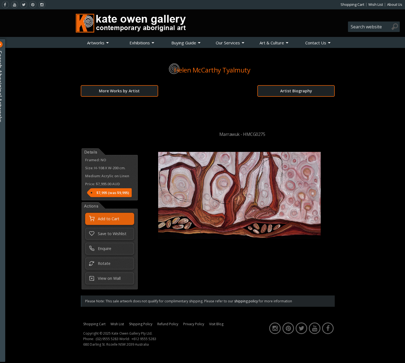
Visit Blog (216, 324)
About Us (394, 4)
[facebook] (5, 4)
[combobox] (374, 26)
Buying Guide (183, 42)
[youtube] (14, 4)
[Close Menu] (5, 44)
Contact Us (315, 42)
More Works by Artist (119, 90)
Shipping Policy (140, 324)
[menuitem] (98, 42)
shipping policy (246, 301)
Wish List (375, 4)
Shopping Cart (352, 4)
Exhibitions (139, 42)
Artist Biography (296, 90)
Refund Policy (167, 324)
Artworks (95, 42)
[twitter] (23, 4)
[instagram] (41, 4)
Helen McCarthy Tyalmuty (212, 69)
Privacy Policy (193, 324)
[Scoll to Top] (396, 354)
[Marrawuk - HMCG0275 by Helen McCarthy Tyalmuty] (239, 237)
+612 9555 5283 (143, 339)
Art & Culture (272, 42)
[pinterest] (32, 4)
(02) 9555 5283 (107, 339)
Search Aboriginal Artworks (5, 86)
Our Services (228, 42)
